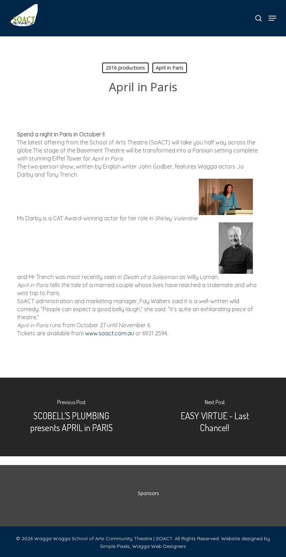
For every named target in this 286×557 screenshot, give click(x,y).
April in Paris (169, 67)
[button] (272, 18)
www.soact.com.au (109, 333)
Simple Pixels (115, 546)
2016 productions (125, 67)
